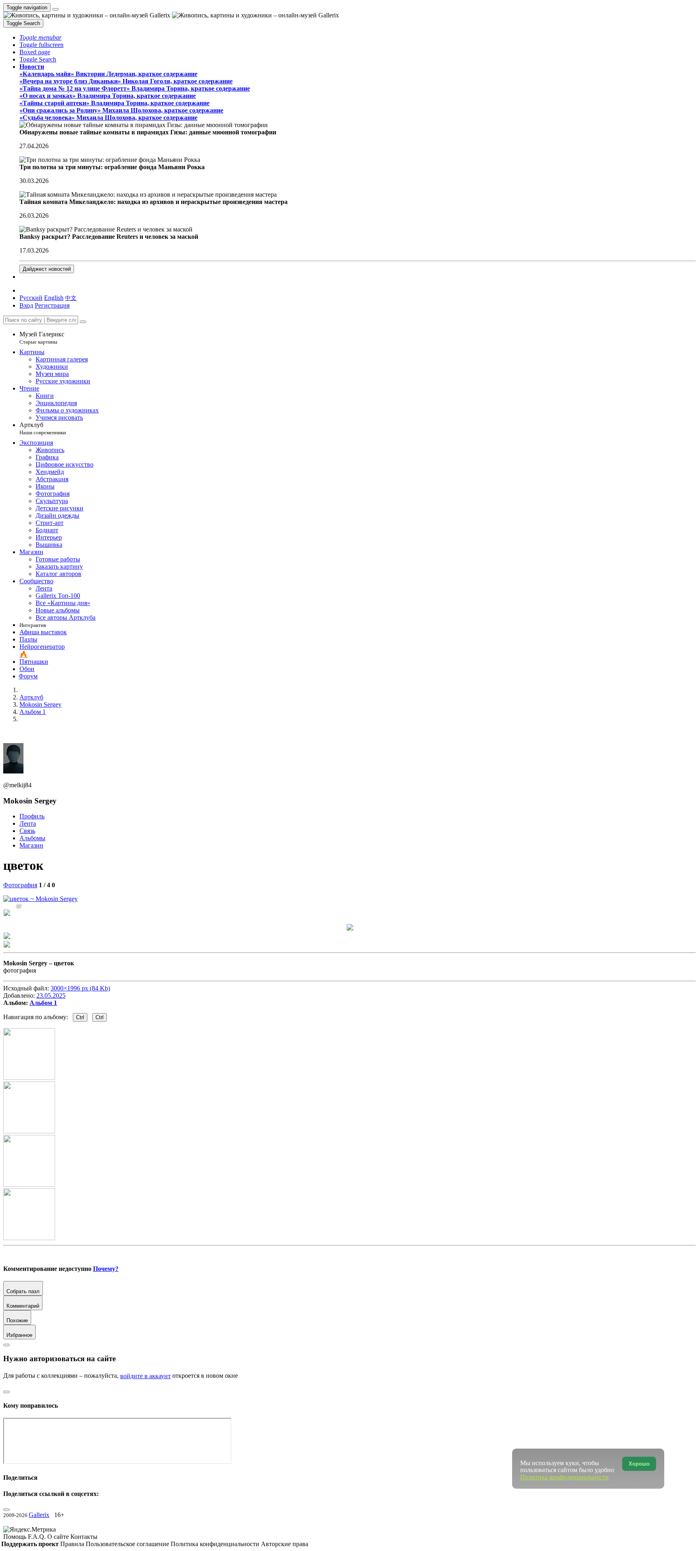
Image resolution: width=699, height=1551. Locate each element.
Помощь (15, 1536)
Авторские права (284, 1543)
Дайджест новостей (47, 269)
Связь (27, 830)
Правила (73, 1543)
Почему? (106, 1268)
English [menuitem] (54, 297)
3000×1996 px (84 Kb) (80, 988)
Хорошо (639, 1464)
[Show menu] (55, 9)
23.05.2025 (51, 995)
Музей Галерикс (41, 338)
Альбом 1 (43, 1002)
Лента (27, 823)
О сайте (58, 1536)
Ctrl (80, 1017)
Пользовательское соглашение (128, 1543)
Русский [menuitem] (30, 297)
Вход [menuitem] (26, 305)
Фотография (20, 885)
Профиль (31, 816)
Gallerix (39, 1514)
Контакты (83, 1536)
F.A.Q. (37, 1536)
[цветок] (40, 898)
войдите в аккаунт (145, 1376)
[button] (40, 37)
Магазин (31, 845)
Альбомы (32, 838)
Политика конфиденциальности (216, 1543)
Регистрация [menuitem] (52, 305)
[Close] (83, 322)
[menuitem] (70, 297)
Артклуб (42, 428)
